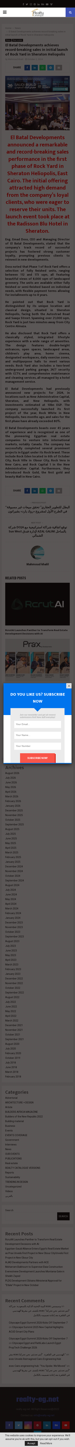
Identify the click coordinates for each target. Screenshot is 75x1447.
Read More (46, 1443)
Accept (31, 1443)
